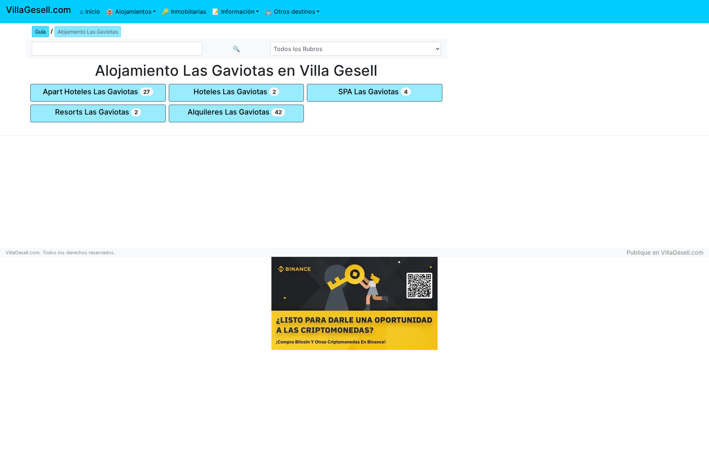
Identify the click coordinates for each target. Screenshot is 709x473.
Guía (40, 31)
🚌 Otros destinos (290, 11)
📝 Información (233, 11)
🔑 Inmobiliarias (184, 11)
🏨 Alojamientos (128, 11)
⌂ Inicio (90, 11)
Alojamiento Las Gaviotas (88, 31)
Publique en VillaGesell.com (665, 252)
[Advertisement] (591, 76)
